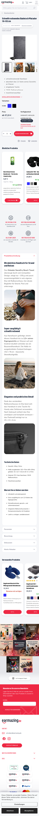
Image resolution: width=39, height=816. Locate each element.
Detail (12, 611)
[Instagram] (8, 738)
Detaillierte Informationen (11, 97)
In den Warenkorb (21, 133)
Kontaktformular (12, 745)
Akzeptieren (29, 811)
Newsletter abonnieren (12, 709)
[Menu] (36, 2)
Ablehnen (10, 811)
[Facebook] (4, 738)
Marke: (6, 30)
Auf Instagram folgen (21, 678)
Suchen (34, 8)
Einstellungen (19, 804)
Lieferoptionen (27, 126)
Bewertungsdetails (27, 25)
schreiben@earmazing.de (13, 733)
